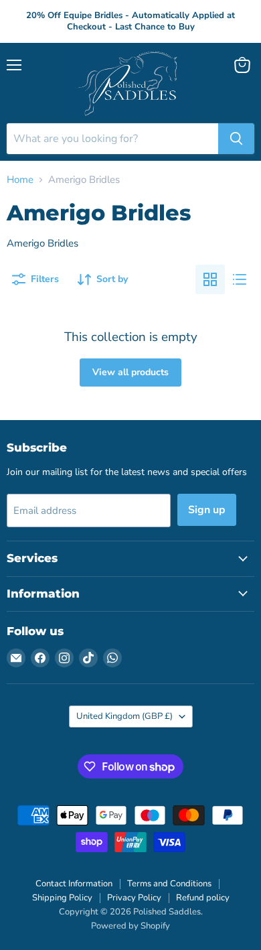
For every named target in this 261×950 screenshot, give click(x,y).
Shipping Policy (62, 898)
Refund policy (203, 898)
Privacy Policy (134, 898)
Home (20, 180)
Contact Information (73, 884)
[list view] (239, 279)
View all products (130, 372)
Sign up (207, 509)
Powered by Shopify (130, 926)
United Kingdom (124, 716)
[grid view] (210, 279)
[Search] (236, 138)
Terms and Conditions (169, 884)
